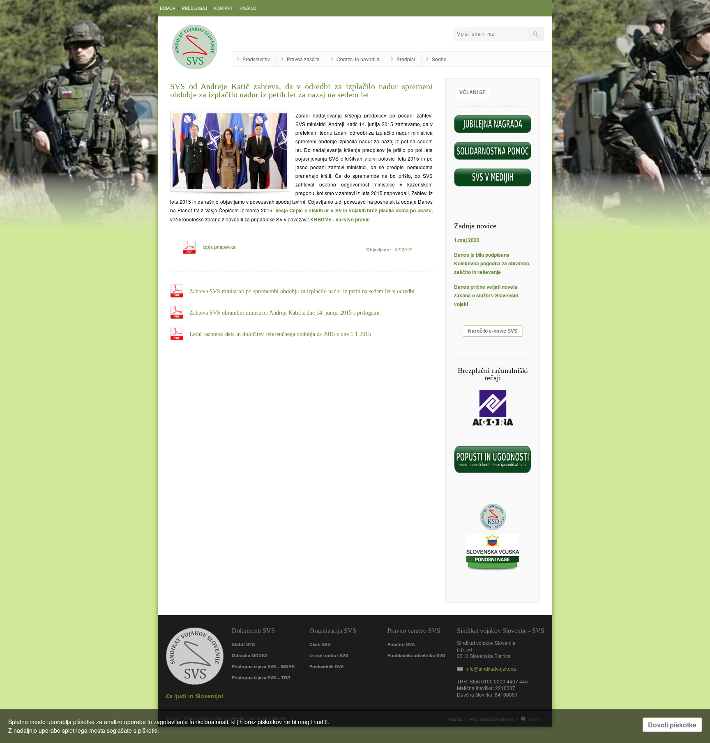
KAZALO (248, 8)
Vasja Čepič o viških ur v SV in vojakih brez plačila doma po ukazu (353, 210)
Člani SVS (319, 644)
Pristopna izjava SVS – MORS (263, 666)
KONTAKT (223, 8)
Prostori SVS (401, 644)
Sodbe (439, 58)
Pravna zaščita (303, 58)
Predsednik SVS (326, 666)
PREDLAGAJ (194, 8)
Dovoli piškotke (672, 724)
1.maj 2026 (466, 240)
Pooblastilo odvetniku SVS (416, 655)
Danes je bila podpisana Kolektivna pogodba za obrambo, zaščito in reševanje (492, 263)
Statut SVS (243, 644)
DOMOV (167, 8)
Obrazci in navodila (358, 58)
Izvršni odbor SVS (328, 655)
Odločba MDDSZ (249, 655)
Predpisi (405, 58)
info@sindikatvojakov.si (490, 668)
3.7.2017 (403, 249)
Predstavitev (256, 58)
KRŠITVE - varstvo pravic (340, 219)
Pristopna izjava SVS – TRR (261, 677)
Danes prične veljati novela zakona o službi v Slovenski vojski (486, 295)
